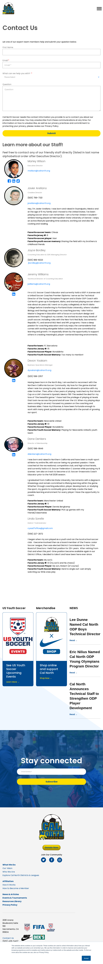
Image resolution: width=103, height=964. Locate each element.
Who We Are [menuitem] (9, 871)
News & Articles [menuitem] (11, 894)
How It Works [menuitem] (9, 884)
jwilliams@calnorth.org (39, 284)
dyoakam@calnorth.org (39, 370)
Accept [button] (86, 958)
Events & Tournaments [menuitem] (15, 897)
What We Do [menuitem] (9, 864)
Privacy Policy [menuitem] (10, 904)
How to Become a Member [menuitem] (16, 888)
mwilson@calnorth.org (39, 170)
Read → (73, 640)
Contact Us (8, 938)
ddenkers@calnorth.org (39, 454)
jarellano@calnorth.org (39, 203)
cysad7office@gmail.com (40, 528)
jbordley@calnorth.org (39, 262)
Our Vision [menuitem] (7, 868)
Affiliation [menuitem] (8, 881)
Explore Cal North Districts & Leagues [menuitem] (21, 875)
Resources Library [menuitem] (12, 901)
